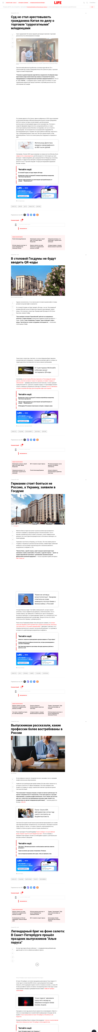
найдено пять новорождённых (25, 156)
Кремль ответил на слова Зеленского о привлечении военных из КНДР (37, 247)
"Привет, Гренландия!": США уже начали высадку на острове (55, 707)
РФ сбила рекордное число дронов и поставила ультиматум (55, 465)
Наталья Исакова (20, 667)
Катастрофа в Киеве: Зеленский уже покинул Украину (54, 948)
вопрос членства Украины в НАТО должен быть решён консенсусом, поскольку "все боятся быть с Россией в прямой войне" (36, 624)
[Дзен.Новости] (24, 215)
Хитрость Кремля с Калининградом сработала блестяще (55, 471)
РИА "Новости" (20, 558)
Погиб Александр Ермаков (19, 239)
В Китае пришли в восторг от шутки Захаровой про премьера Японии (19, 247)
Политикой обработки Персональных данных (37, 7)
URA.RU (23, 802)
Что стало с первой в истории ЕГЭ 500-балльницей (19, 712)
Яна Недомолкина (20, 200)
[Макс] (28, 215)
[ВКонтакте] (34, 215)
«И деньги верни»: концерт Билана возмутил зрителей (55, 246)
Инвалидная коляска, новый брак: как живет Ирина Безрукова (37, 240)
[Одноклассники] (37, 215)
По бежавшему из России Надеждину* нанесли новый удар (19, 948)
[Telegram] (31, 215)
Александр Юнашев (28, 425)
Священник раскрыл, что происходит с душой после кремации (54, 240)
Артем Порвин (20, 902)
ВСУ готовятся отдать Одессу (37, 464)
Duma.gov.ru (16, 525)
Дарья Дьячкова (20, 425)
